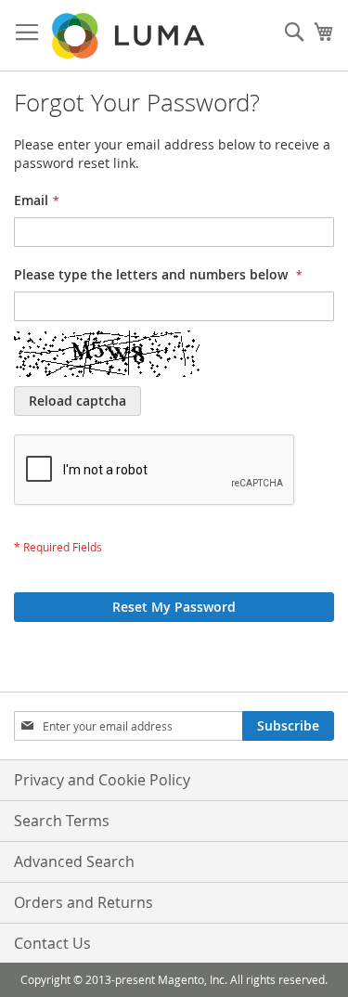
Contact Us (52, 943)
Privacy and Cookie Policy (102, 780)
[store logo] (130, 35)
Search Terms (62, 820)
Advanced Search (74, 861)
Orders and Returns (83, 902)
